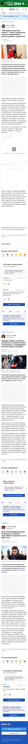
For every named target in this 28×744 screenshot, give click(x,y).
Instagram (21, 100)
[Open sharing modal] (18, 311)
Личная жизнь (18, 13)
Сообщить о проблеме (14, 729)
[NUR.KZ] (14, 9)
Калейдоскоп (4, 523)
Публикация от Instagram (14, 169)
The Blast (19, 380)
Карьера (11, 13)
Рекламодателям (14, 733)
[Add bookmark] (25, 311)
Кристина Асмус (6, 243)
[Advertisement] (14, 86)
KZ (23, 9)
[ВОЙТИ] (25, 9)
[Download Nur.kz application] (14, 3)
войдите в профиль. (9, 273)
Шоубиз (3, 13)
